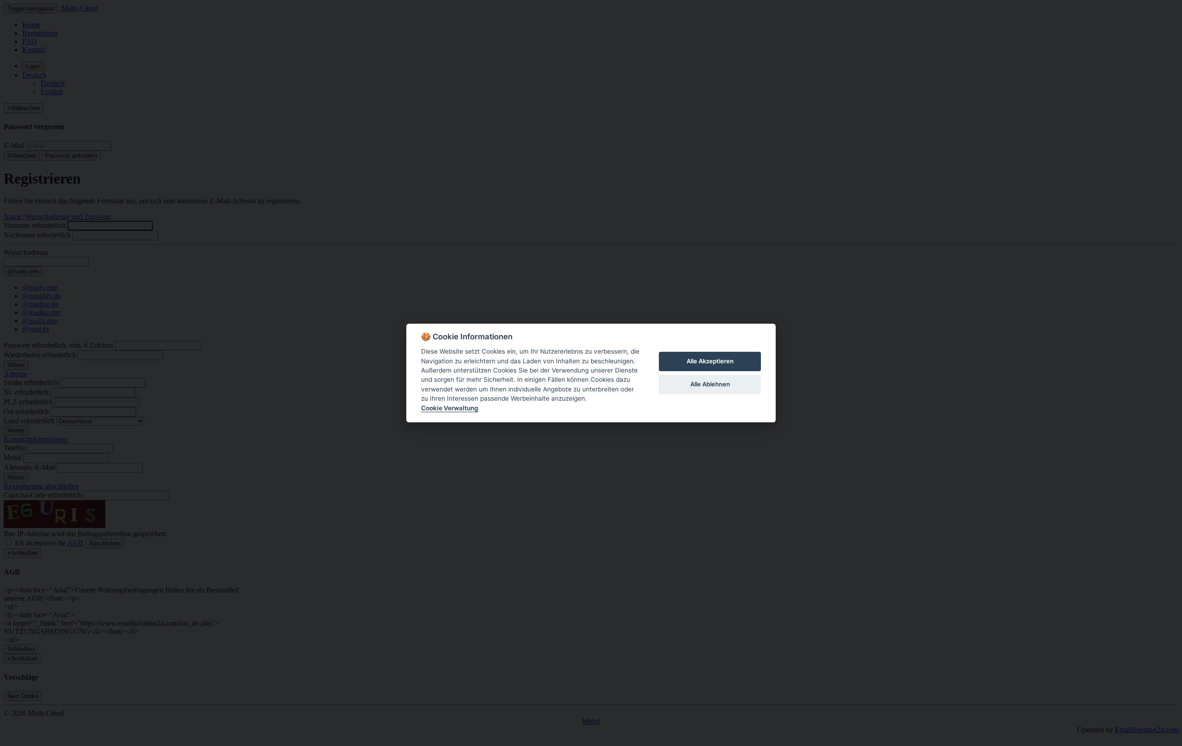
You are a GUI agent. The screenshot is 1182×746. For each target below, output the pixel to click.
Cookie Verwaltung (449, 408)
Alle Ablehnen (710, 384)
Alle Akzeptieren (710, 361)
